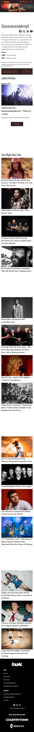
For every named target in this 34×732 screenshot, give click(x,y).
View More (17, 124)
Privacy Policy (6, 676)
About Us (5, 673)
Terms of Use (6, 679)
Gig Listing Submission (8, 697)
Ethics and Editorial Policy (9, 683)
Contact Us (5, 700)
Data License (30, 62)
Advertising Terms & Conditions (10, 686)
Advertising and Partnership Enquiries (12, 694)
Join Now (27, 71)
